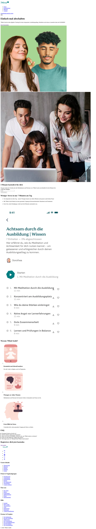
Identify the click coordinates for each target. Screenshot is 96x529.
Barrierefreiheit (7, 497)
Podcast (5, 468)
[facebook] (4, 453)
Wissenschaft (7, 465)
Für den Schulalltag (8, 518)
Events (5, 471)
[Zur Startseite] (5, 4)
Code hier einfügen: (5, 189)
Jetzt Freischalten (5, 25)
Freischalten (4, 192)
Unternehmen (7, 478)
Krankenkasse (7, 8)
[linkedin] (4, 455)
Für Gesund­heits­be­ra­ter (9, 522)
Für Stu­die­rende (7, 517)
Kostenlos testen (9, 13)
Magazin (6, 9)
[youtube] (4, 457)
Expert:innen (7, 493)
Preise (5, 6)
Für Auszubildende (8, 525)
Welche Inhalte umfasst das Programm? (11, 434)
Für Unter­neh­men (8, 521)
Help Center (6, 504)
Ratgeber (6, 469)
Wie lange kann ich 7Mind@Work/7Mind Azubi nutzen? (15, 438)
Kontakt (5, 503)
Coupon (5, 10)
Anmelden (3, 13)
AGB (5, 507)
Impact (5, 492)
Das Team (6, 490)
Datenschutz (6, 508)
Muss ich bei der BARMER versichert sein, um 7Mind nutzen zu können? (19, 436)
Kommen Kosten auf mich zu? (9, 433)
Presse (5, 496)
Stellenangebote (7, 494)
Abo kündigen (7, 505)
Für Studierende (7, 482)
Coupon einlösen (8, 484)
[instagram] (4, 451)
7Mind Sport (7, 519)
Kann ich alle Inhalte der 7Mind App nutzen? (12, 437)
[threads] (4, 459)
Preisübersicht (7, 476)
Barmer (5, 480)
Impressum (6, 510)
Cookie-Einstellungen (9, 511)
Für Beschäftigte (7, 523)
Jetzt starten (3, 445)
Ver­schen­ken (7, 483)
